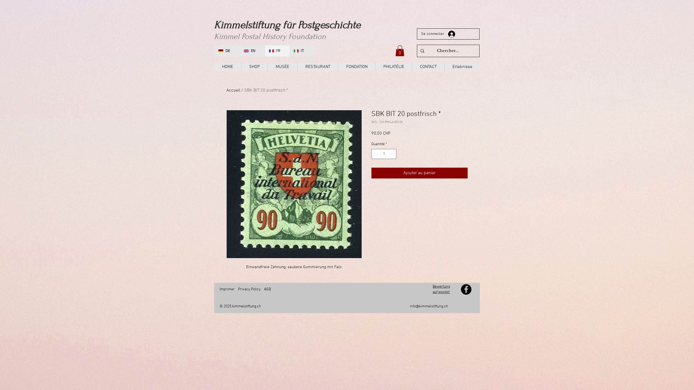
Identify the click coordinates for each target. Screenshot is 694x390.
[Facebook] (466, 289)
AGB (267, 289)
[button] (399, 50)
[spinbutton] (384, 154)
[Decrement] (375, 154)
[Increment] (392, 154)
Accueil (233, 90)
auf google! (441, 292)
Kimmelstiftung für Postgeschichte (287, 25)
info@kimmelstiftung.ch (429, 306)
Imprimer (227, 289)
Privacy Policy (249, 289)
